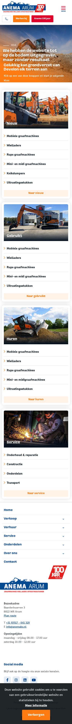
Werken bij (21, 19)
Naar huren (36, 399)
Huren (12, 339)
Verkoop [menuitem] (10, 518)
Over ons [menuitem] (10, 553)
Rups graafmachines (21, 155)
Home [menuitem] (8, 510)
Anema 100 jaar (42, 19)
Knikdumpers (16, 173)
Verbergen (36, 715)
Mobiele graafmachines (23, 136)
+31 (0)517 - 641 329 (18, 622)
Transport (13, 483)
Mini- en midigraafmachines (26, 380)
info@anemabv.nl (16, 626)
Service (13, 442)
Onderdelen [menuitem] (13, 544)
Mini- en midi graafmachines (26, 164)
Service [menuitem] (10, 536)
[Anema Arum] (29, 6)
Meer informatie (36, 705)
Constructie (14, 464)
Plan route (10, 615)
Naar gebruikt (36, 296)
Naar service (36, 493)
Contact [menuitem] (10, 561)
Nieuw (12, 123)
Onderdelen (14, 473)
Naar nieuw (36, 193)
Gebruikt (14, 236)
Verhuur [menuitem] (10, 527)
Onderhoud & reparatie (22, 455)
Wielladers (14, 145)
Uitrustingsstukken (20, 182)
